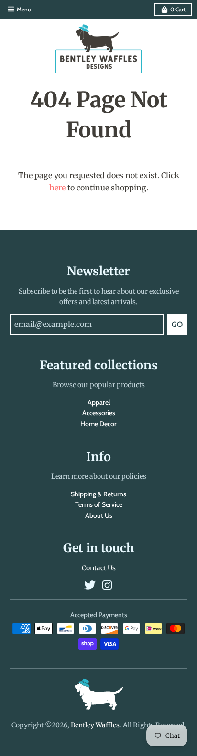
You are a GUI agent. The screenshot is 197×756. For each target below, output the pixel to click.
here (57, 187)
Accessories (98, 413)
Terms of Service (98, 504)
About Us (98, 515)
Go (177, 324)
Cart (178, 9)
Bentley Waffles (95, 725)
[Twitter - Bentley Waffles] (90, 585)
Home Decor (98, 424)
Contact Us (99, 568)
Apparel (99, 402)
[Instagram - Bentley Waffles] (107, 585)
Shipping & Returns (98, 494)
